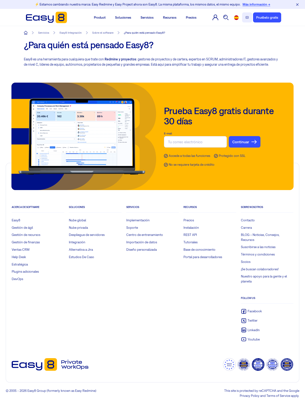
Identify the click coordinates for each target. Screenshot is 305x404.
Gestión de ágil (22, 227)
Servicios (147, 17)
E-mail (168, 133)
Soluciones (123, 17)
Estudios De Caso (81, 257)
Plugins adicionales (25, 271)
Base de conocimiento (199, 249)
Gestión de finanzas (26, 242)
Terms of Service (278, 396)
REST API (190, 235)
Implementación (138, 220)
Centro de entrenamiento (144, 235)
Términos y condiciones (258, 254)
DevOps (17, 279)
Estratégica (20, 264)
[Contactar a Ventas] (247, 17)
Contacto (248, 220)
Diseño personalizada (141, 249)
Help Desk (19, 257)
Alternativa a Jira (81, 249)
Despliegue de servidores (87, 235)
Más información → (256, 4)
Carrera (246, 227)
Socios (245, 262)
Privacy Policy (249, 396)
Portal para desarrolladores (202, 257)
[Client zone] (215, 17)
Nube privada (78, 227)
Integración (77, 242)
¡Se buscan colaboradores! (260, 269)
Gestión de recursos (26, 235)
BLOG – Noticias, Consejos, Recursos (260, 237)
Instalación (191, 227)
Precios (191, 17)
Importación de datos (141, 242)
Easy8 (16, 220)
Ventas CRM (21, 249)
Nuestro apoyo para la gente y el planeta (264, 278)
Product (100, 17)
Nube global (77, 220)
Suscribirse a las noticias (258, 247)
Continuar (240, 142)
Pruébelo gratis (267, 17)
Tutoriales (190, 242)
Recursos (169, 17)
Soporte (132, 227)
